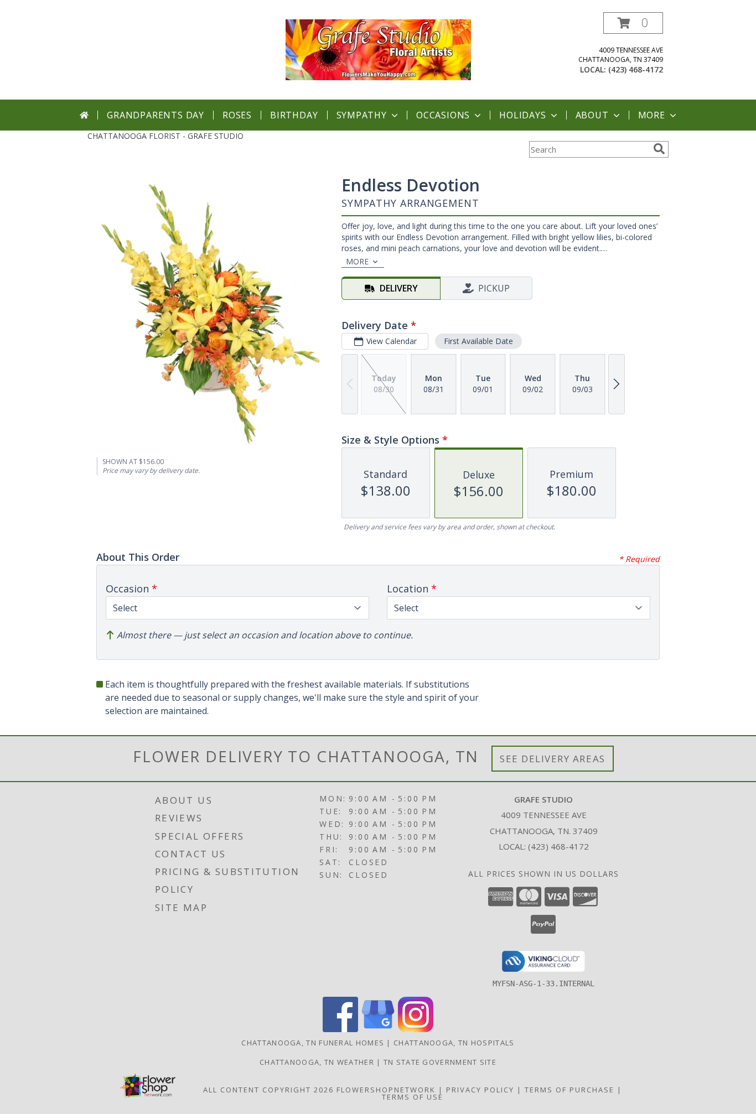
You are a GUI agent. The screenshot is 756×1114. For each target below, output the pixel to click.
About (592, 115)
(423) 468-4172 (635, 69)
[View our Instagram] (415, 1029)
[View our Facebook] (340, 1029)
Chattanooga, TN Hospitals (454, 1043)
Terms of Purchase (569, 1090)
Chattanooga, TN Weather (317, 1062)
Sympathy (361, 115)
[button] (633, 23)
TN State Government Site (440, 1062)
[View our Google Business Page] (378, 1029)
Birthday (294, 115)
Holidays (522, 115)
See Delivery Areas (552, 758)
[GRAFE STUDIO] (378, 49)
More (651, 115)
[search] (659, 149)
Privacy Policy (480, 1090)
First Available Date (478, 341)
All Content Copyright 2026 (268, 1090)
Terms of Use (412, 1097)
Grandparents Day (155, 115)
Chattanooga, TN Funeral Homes (312, 1043)
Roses (237, 115)
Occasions (443, 115)
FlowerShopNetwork (386, 1090)
